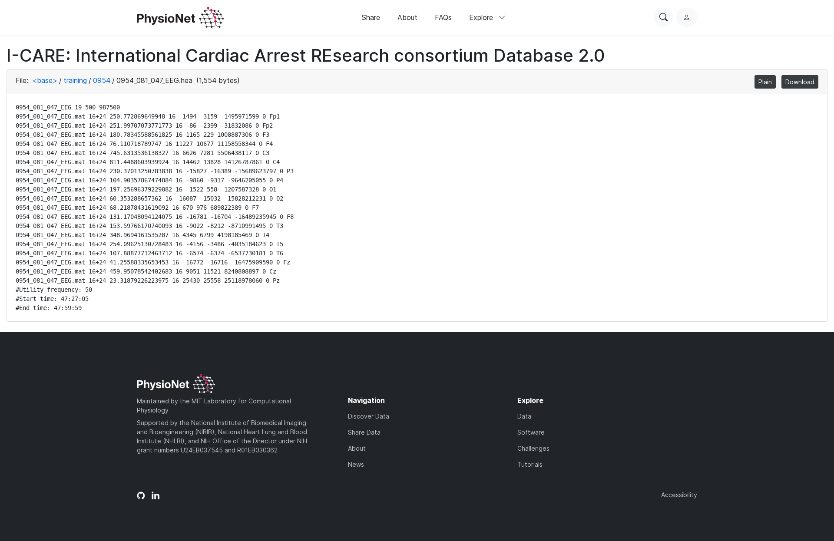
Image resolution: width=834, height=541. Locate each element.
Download (799, 82)
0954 (101, 80)
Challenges (533, 448)
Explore (482, 17)
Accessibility (679, 494)
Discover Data (368, 416)
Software (531, 432)
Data (524, 416)
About (407, 17)
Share (371, 17)
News (356, 464)
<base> (44, 80)
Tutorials (530, 464)
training (75, 80)
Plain (765, 82)
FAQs (443, 17)
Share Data (364, 432)
